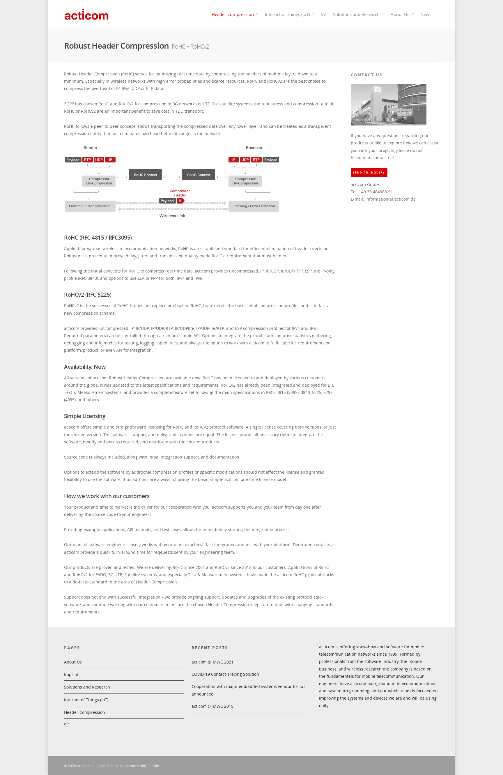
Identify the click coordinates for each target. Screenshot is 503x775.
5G (324, 14)
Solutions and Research (356, 14)
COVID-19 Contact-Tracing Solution (225, 674)
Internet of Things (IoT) (287, 14)
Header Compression (233, 14)
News (425, 14)
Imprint (71, 674)
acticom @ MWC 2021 (212, 662)
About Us (400, 14)
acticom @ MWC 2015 (212, 706)
